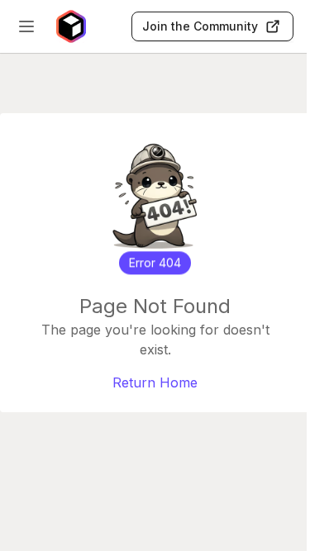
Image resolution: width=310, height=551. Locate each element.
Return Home (155, 382)
